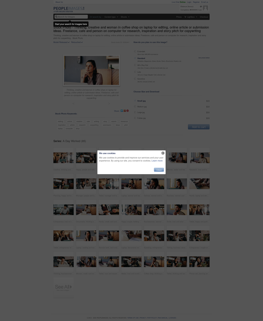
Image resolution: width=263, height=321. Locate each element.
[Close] (163, 153)
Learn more (157, 160)
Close (159, 169)
